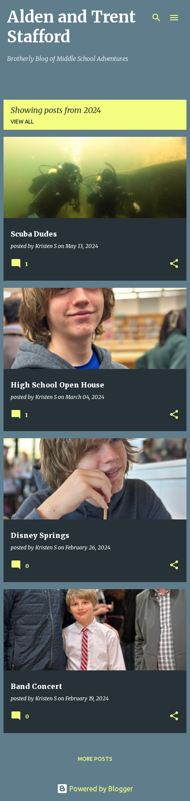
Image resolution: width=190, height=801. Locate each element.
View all (22, 121)
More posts (95, 759)
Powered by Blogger (100, 789)
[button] (174, 264)
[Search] (156, 17)
